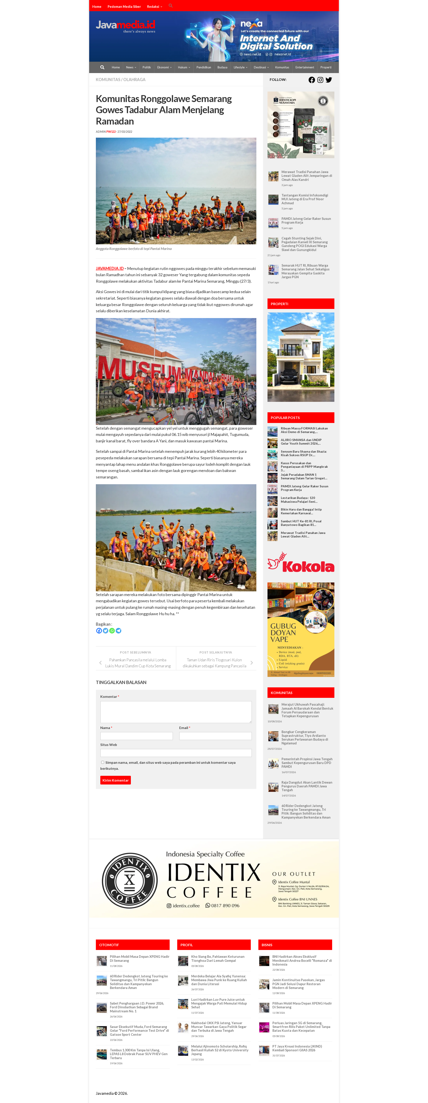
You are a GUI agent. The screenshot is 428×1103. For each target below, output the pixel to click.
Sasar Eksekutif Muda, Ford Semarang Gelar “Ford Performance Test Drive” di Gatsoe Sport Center (139, 1030)
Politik (147, 67)
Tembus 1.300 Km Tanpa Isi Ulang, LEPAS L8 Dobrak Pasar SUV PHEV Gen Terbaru (139, 1054)
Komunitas (282, 67)
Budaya (222, 67)
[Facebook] (99, 630)
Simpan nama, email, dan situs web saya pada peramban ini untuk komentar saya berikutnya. (168, 765)
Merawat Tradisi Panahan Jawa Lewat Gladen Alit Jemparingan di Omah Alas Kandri (307, 176)
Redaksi (153, 6)
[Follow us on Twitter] (328, 80)
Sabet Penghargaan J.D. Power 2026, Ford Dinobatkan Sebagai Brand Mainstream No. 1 (137, 1007)
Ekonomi (163, 67)
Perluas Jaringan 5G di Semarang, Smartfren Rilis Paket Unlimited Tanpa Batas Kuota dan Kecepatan (301, 1027)
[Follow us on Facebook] (312, 80)
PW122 (111, 131)
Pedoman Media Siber (124, 6)
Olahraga (134, 79)
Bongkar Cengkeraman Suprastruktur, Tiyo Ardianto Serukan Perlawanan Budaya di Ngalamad (305, 737)
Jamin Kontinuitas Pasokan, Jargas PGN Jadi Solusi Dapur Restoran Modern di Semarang (298, 984)
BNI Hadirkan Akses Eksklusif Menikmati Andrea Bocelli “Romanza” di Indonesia (302, 960)
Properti (326, 67)
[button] (170, 6)
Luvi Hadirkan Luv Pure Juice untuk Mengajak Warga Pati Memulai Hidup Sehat (219, 1003)
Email (184, 727)
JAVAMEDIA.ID (110, 268)
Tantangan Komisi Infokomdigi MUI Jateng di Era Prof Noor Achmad (305, 199)
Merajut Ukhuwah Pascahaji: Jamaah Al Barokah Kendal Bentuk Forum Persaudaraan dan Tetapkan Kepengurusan (307, 710)
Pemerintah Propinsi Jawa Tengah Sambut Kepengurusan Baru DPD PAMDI (307, 763)
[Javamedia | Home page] (125, 26)
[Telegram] (118, 630)
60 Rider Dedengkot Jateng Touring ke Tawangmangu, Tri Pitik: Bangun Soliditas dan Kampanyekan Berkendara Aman (306, 811)
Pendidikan (204, 67)
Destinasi (260, 67)
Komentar (109, 696)
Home (96, 6)
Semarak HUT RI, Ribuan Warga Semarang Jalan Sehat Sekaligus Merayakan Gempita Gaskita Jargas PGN (305, 271)
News (129, 67)
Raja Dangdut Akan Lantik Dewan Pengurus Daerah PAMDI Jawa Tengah (307, 786)
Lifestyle (239, 67)
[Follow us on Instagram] (320, 80)
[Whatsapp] (112, 630)
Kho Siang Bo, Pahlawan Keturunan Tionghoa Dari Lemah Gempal (218, 958)
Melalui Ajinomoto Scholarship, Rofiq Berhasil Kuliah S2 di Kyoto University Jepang (220, 1050)
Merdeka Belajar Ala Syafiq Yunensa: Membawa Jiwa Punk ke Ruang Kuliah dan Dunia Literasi (219, 980)
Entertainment (305, 67)
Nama (106, 727)
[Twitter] (105, 630)
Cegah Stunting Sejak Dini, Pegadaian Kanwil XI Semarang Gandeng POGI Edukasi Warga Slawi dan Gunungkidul (305, 244)
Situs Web (108, 744)
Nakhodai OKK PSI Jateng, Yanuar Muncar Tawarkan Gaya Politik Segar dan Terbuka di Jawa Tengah (219, 1027)
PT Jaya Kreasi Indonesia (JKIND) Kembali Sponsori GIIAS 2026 (297, 1048)
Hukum (182, 67)
